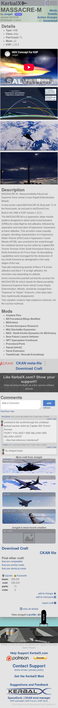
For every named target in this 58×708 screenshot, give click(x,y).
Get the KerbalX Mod (29, 676)
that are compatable (12, 561)
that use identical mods (14, 568)
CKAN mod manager (37, 698)
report (49, 419)
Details (52, 13)
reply (54, 419)
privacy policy (36, 670)
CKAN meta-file (29, 363)
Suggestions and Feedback (29, 684)
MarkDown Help (7, 411)
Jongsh (8, 14)
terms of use (21, 670)
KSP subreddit (17, 701)
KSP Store (43, 701)
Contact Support (29, 666)
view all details (30, 609)
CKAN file (48, 552)
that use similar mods (13, 565)
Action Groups (47, 17)
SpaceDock (15, 698)
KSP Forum (30, 701)
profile (32, 614)
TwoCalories (5, 416)
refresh (46, 408)
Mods (53, 10)
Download (50, 20)
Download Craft (29, 368)
